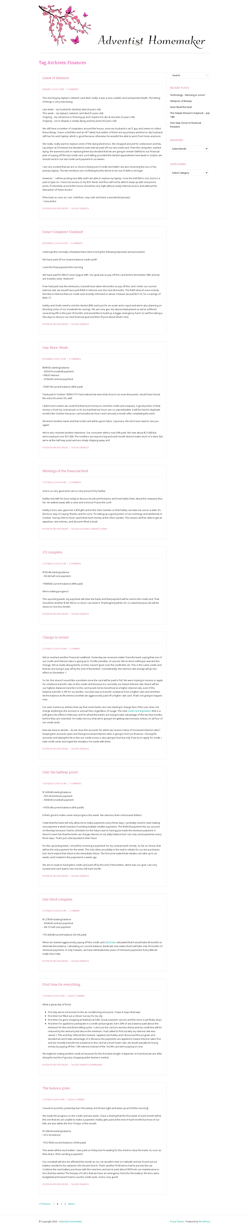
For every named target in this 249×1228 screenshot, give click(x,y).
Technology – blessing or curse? (187, 95)
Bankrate (111, 942)
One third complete (57, 899)
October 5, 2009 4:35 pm (53, 1100)
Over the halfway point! (60, 772)
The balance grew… (57, 1088)
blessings (84, 529)
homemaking (96, 1065)
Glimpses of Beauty (181, 101)
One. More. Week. (55, 348)
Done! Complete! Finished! (62, 232)
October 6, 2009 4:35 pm (53, 996)
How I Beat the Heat (181, 107)
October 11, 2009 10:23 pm (54, 911)
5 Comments (73, 89)
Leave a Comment (76, 996)
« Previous (44, 1203)
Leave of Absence (55, 78)
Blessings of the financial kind (65, 471)
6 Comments (77, 243)
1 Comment (75, 649)
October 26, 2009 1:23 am (54, 564)
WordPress (204, 1221)
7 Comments (75, 784)
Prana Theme (177, 1221)
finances (84, 209)
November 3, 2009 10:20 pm (54, 243)
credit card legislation (139, 710)
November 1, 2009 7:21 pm (54, 359)
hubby (104, 529)
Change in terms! (55, 637)
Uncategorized (60, 209)
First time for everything (61, 985)
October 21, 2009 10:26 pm (54, 649)
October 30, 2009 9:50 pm (54, 482)
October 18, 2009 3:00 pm (54, 784)
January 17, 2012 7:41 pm (53, 89)
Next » (71, 1203)
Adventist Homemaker (70, 1221)
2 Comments (75, 359)
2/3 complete (52, 552)
